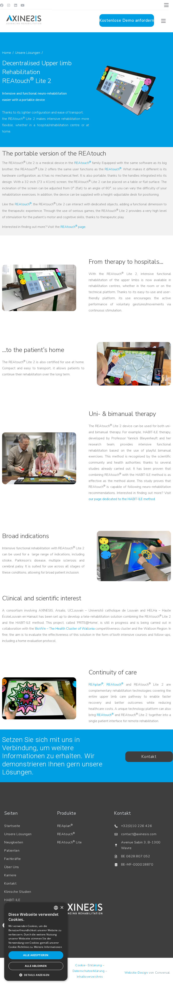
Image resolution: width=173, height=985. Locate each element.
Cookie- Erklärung (88, 965)
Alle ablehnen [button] (36, 966)
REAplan (96, 684)
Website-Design (136, 973)
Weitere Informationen (48, 947)
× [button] (61, 907)
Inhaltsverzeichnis (90, 977)
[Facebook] (1, 5)
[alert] (36, 941)
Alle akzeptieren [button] (35, 955)
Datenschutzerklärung (89, 971)
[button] (35, 975)
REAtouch (82, 163)
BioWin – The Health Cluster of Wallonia (65, 628)
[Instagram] (8, 5)
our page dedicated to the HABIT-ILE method (122, 499)
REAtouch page (73, 227)
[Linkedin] (15, 5)
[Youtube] (22, 5)
